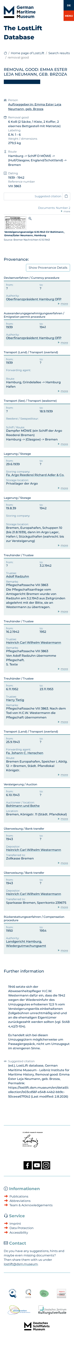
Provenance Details (48, 267)
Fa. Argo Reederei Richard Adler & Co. (35, 475)
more (64, 303)
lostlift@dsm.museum (21, 1264)
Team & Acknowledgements (31, 1205)
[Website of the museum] (5, 53)
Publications (18, 1196)
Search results (59, 53)
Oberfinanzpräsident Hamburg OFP (33, 299)
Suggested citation (48, 196)
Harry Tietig (15, 700)
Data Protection (21, 1228)
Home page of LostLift (27, 53)
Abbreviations (20, 1201)
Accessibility (18, 1232)
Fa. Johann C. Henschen (24, 753)
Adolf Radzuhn (17, 576)
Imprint (15, 1223)
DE (69, 5)
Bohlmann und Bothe (23, 806)
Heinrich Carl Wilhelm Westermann (33, 642)
